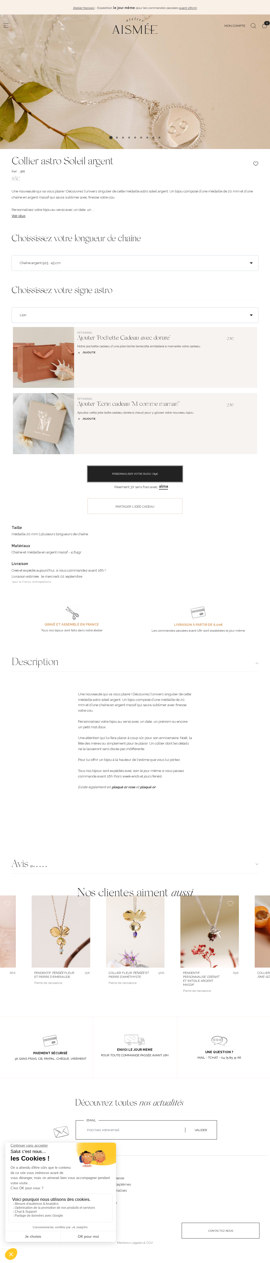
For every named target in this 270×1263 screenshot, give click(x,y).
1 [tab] (111, 137)
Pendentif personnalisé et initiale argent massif (201, 979)
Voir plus (18, 216)
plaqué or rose (123, 787)
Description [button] (35, 662)
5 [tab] (135, 137)
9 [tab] (159, 137)
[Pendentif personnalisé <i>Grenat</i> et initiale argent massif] (209, 931)
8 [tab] (153, 137)
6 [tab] (141, 137)
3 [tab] (123, 137)
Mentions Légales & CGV (135, 1243)
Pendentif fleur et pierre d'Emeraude (54, 975)
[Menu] (6, 26)
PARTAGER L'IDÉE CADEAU (135, 506)
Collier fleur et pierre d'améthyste (129, 975)
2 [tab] (117, 137)
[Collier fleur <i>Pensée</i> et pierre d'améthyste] (135, 931)
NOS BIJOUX (105, 1173)
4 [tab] (129, 137)
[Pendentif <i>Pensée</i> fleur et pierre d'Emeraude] (61, 931)
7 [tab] (147, 137)
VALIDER (201, 1130)
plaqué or (148, 787)
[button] (135, 865)
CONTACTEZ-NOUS (220, 1230)
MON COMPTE (234, 26)
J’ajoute (89, 352)
